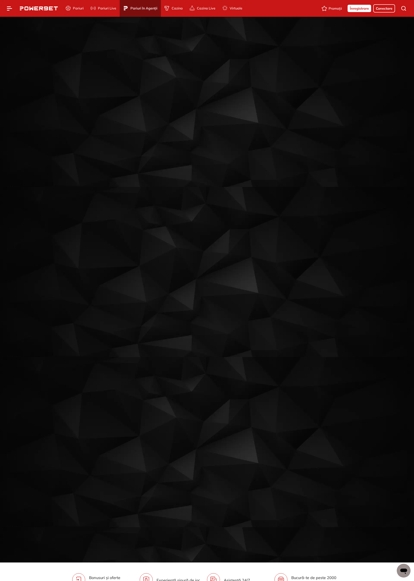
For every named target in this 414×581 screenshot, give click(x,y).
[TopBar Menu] (9, 8)
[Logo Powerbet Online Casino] (39, 8)
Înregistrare (359, 8)
